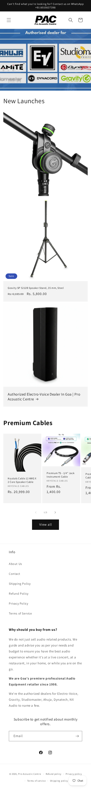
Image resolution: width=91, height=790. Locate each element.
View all (45, 524)
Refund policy (53, 773)
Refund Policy (18, 594)
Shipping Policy (20, 584)
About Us (15, 564)
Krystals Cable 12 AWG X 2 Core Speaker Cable (22, 480)
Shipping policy (59, 780)
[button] (9, 20)
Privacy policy (74, 773)
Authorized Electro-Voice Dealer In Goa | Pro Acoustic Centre (44, 397)
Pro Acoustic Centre (29, 773)
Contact (14, 574)
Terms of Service (20, 613)
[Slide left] (36, 512)
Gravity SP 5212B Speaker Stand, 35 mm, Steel (36, 287)
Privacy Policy (18, 603)
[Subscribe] (77, 736)
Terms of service (36, 780)
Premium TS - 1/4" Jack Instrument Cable (60, 474)
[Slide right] (55, 512)
